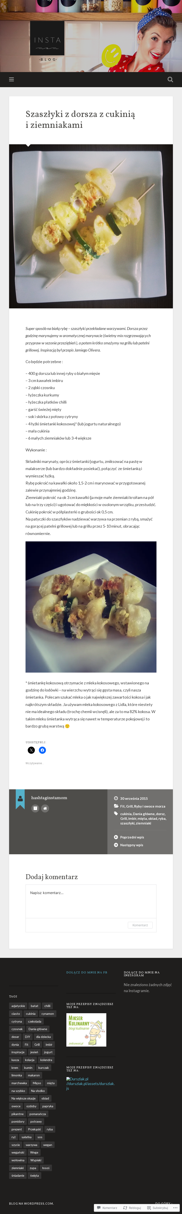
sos (40, 1137)
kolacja (29, 1060)
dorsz (160, 814)
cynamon (48, 1013)
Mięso (37, 1083)
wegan (47, 1145)
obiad (152, 818)
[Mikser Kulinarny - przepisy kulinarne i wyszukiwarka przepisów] (86, 1045)
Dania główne (144, 814)
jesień (34, 1052)
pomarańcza (38, 1114)
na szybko (18, 1091)
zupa (33, 1168)
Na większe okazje (24, 1098)
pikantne (18, 1114)
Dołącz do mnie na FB (86, 973)
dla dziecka (43, 1037)
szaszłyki (127, 823)
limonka (17, 1075)
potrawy (36, 1121)
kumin (28, 1067)
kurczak (43, 1067)
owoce (16, 1106)
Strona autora (45, 808)
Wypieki (35, 1160)
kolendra (46, 1060)
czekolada (34, 1021)
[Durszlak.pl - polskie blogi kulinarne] (77, 1079)
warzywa (31, 1145)
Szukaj (169, 79)
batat (34, 1006)
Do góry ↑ (164, 1203)
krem (15, 1067)
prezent (17, 1129)
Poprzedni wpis (132, 837)
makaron (34, 1075)
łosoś (45, 1168)
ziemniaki (143, 823)
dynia (15, 1044)
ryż (14, 1137)
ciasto (16, 1013)
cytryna (17, 1021)
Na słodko (38, 1091)
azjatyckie (18, 1006)
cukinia (126, 814)
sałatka (27, 1137)
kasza (15, 1060)
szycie (16, 1145)
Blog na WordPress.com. (31, 1203)
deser (15, 1037)
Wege (34, 1152)
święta (34, 1175)
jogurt (48, 1052)
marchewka (19, 1083)
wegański (18, 1152)
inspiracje (18, 1052)
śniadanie (18, 1175)
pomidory (18, 1121)
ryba (162, 818)
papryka (47, 1106)
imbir (132, 818)
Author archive (35, 808)
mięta (142, 818)
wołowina (18, 1160)
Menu (12, 79)
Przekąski (34, 1129)
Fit (122, 806)
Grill (129, 806)
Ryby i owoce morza (149, 806)
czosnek (17, 1029)
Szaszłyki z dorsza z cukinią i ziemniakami (80, 120)
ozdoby (31, 1106)
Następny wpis (131, 845)
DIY (27, 1037)
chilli (47, 1006)
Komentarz (140, 925)
